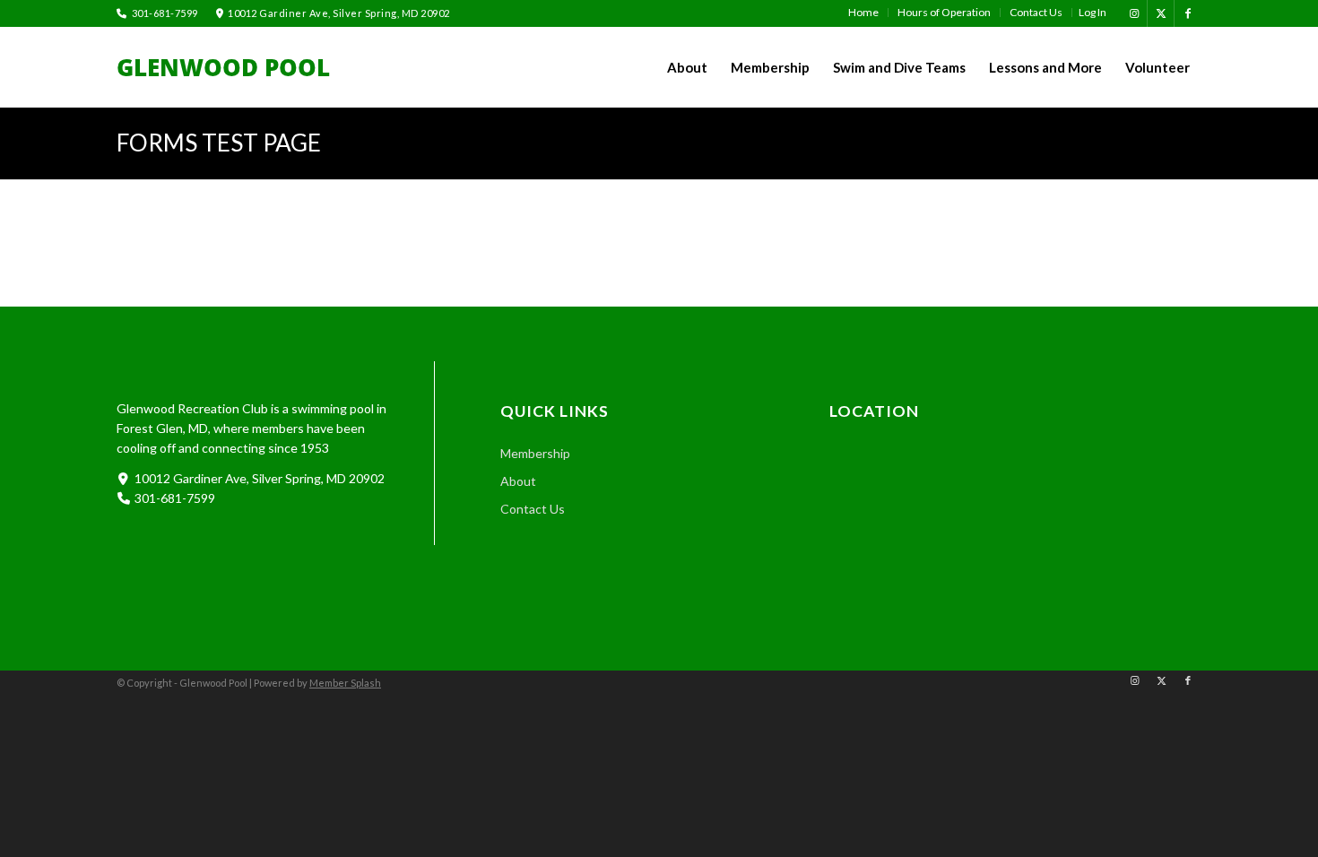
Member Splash (345, 682)
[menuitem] (864, 12)
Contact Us (532, 508)
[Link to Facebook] (1188, 13)
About (518, 481)
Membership (535, 453)
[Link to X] (1161, 13)
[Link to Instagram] (1134, 13)
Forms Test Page (219, 142)
